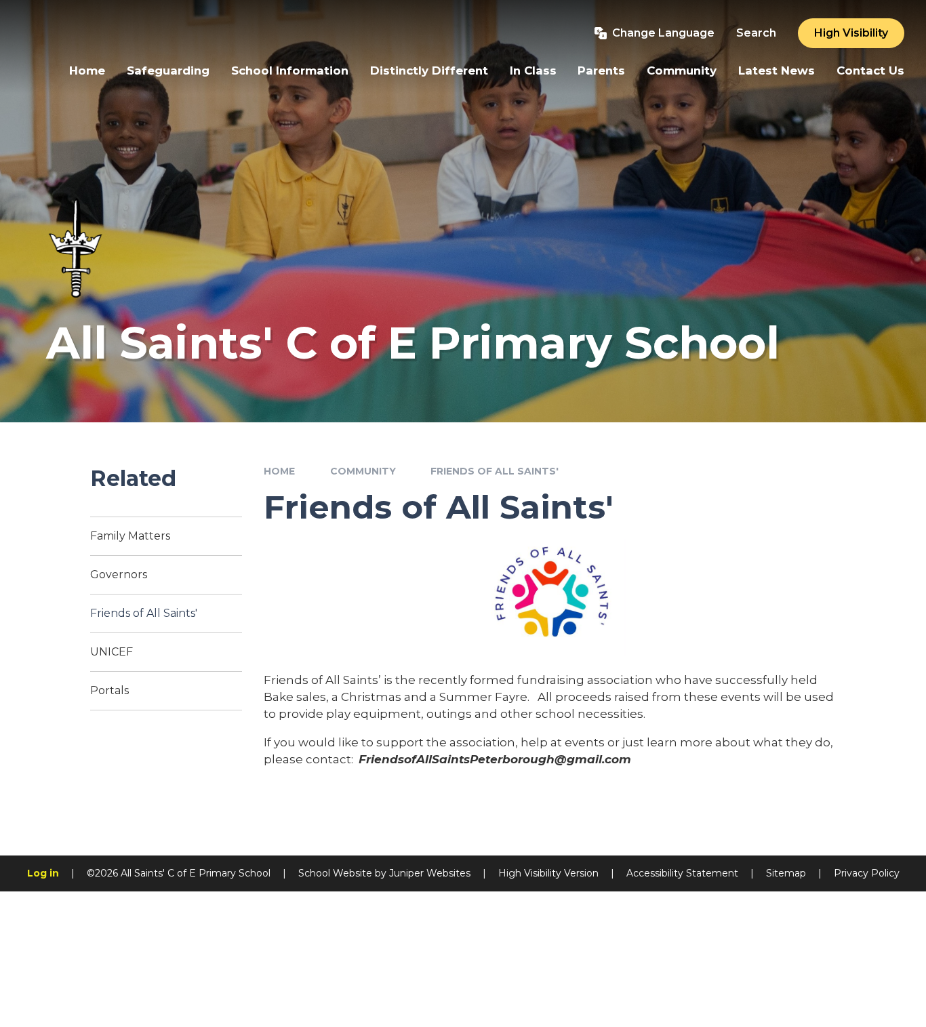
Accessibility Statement (682, 873)
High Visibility (851, 32)
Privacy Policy (867, 873)
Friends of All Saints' (494, 471)
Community (363, 471)
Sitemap (786, 873)
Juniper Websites (429, 873)
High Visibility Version (548, 873)
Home (279, 471)
